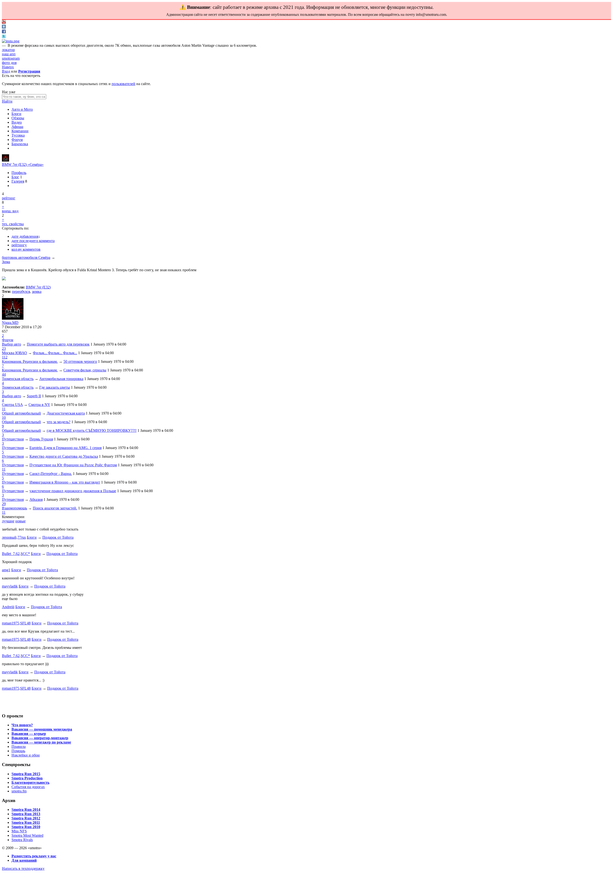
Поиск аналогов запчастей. (55, 508)
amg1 (6, 570)
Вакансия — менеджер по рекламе (41, 742)
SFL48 (25, 623)
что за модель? (58, 422)
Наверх (8, 67)
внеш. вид (10, 211)
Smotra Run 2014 (25, 810)
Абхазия (36, 499)
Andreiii (8, 607)
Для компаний (24, 860)
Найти (7, 101)
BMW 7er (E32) (38, 287)
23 (4, 348)
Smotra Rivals (22, 840)
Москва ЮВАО (14, 353)
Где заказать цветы (54, 387)
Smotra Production (27, 778)
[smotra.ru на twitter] (4, 37)
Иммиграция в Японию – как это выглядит (64, 482)
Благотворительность (30, 782)
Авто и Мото (22, 109)
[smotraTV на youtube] (4, 22)
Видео (16, 122)
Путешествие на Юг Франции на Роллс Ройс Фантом (73, 465)
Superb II (34, 396)
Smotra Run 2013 (25, 814)
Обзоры (17, 118)
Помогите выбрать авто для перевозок (58, 344)
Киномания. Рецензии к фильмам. (30, 361)
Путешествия (13, 439)
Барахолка (19, 144)
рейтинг (8, 198)
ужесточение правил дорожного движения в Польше (72, 491)
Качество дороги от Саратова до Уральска (63, 456)
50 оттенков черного (80, 361)
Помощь (18, 751)
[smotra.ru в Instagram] (10, 41)
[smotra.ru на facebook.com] (4, 32)
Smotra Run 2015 (25, 774)
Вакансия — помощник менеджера (41, 729)
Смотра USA (12, 405)
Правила (18, 746)
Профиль (18, 173)
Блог (15, 177)
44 (4, 374)
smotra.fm (19, 791)
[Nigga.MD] (5, 160)
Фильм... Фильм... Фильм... (55, 353)
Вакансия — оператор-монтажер (39, 738)
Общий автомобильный (21, 413)
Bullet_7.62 (11, 554)
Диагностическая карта (66, 413)
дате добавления (24, 236)
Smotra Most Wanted (27, 835)
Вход (6, 71)
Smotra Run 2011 (25, 822)
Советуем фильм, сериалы (84, 370)
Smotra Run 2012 (25, 818)
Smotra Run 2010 (25, 827)
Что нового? (22, 725)
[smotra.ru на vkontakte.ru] (4, 27)
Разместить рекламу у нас (33, 856)
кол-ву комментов (25, 249)
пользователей (123, 84)
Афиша (17, 127)
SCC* (25, 554)
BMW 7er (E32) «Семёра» (23, 164)
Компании (19, 131)
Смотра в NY (39, 405)
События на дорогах (28, 787)
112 (4, 357)
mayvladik (10, 586)
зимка (36, 291)
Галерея (17, 181)
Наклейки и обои (25, 755)
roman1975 (10, 623)
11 (4, 409)
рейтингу (19, 245)
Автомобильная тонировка (61, 379)
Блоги (16, 114)
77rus (21, 537)
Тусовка (18, 135)
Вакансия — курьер (28, 734)
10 (4, 417)
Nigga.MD (10, 323)
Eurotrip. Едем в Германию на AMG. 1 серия (65, 448)
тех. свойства (13, 224)
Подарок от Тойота (58, 537)
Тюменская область (18, 379)
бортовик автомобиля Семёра (26, 257)
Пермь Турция (41, 439)
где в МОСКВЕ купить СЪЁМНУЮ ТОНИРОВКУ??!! (91, 430)
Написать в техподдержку (23, 868)
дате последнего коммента (33, 241)
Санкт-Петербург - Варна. (50, 474)
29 (4, 504)
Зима (6, 262)
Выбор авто (11, 344)
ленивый (9, 537)
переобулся (21, 291)
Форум (17, 140)
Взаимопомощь (14, 508)
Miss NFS (19, 831)
